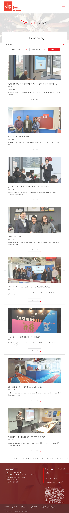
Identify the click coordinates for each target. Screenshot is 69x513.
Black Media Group (14, 511)
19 (35, 458)
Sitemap (6, 506)
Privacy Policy (23, 507)
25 (50, 458)
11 (16, 458)
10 (14, 458)
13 (21, 458)
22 (42, 458)
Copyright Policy (34, 507)
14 (23, 458)
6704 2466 (16, 482)
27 (55, 458)
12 (19, 458)
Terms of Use (14, 507)
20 (38, 458)
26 (52, 458)
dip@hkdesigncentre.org (17, 477)
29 (60, 458)
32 (67, 458)
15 (26, 458)
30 (63, 458)
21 (40, 458)
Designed (6, 511)
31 (65, 458)
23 (45, 458)
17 (30, 458)
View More (34, 99)
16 (28, 458)
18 (33, 458)
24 (47, 458)
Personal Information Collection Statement (48, 507)
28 (57, 458)
